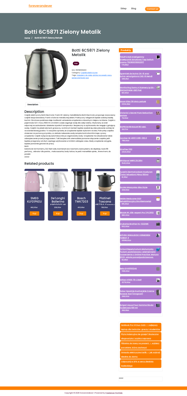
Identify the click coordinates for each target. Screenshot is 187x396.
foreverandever (40, 6)
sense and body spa (80, 78)
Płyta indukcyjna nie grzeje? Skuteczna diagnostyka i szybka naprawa (140, 336)
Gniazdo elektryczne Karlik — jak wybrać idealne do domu (140, 354)
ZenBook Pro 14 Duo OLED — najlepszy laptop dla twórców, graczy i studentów (140, 327)
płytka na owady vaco (102, 75)
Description (32, 104)
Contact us (152, 9)
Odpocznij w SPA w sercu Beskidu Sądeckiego (137, 363)
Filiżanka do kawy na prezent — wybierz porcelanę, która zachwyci (140, 345)
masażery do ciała (84, 75)
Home (27, 38)
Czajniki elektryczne (89, 72)
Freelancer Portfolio (114, 393)
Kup (76, 63)
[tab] (33, 104)
